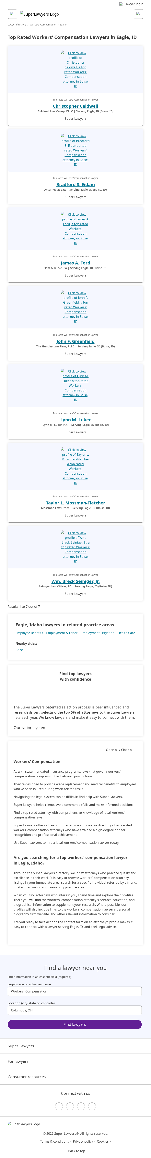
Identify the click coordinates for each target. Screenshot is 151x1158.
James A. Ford (75, 263)
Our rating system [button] (30, 727)
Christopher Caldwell (75, 106)
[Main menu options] (12, 14)
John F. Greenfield (76, 341)
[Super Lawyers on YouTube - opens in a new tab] (81, 1106)
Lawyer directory (17, 24)
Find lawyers (75, 1024)
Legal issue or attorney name (29, 984)
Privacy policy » (84, 1141)
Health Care (126, 633)
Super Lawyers (21, 1046)
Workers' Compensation (43, 24)
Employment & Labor (62, 633)
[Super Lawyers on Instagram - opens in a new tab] (70, 1106)
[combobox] (75, 991)
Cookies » (104, 1141)
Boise (20, 650)
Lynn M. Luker (75, 419)
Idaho (63, 24)
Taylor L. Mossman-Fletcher (75, 503)
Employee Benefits (29, 633)
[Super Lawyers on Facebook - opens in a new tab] (59, 1106)
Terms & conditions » (55, 1141)
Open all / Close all (119, 750)
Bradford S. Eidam (75, 184)
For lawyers (18, 1061)
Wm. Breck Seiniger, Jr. (76, 581)
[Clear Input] (137, 991)
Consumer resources (27, 1076)
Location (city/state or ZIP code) (31, 1003)
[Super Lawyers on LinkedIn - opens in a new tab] (92, 1106)
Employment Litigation (97, 633)
